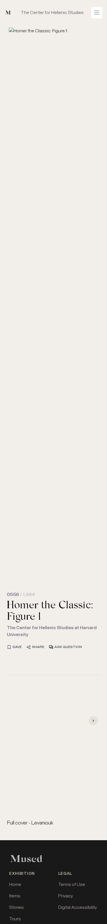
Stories (16, 907)
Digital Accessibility (77, 907)
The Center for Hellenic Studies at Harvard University (52, 631)
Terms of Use (71, 884)
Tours (15, 919)
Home (15, 884)
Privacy (65, 896)
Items (14, 896)
